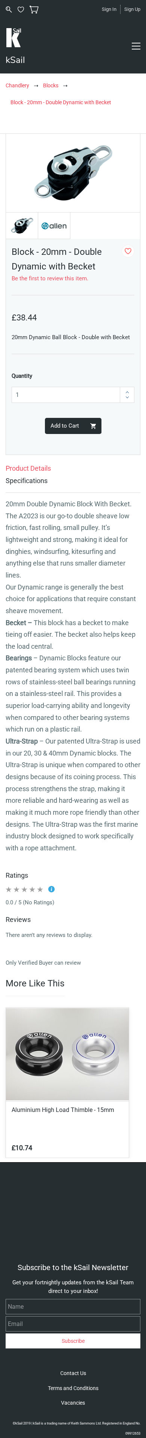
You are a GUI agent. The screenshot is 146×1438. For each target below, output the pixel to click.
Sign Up (132, 9)
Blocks (50, 85)
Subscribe (73, 1341)
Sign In (109, 9)
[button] (73, 1373)
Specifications (27, 481)
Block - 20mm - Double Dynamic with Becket (60, 102)
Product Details (28, 468)
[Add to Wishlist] (128, 251)
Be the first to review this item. (50, 278)
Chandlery (17, 85)
